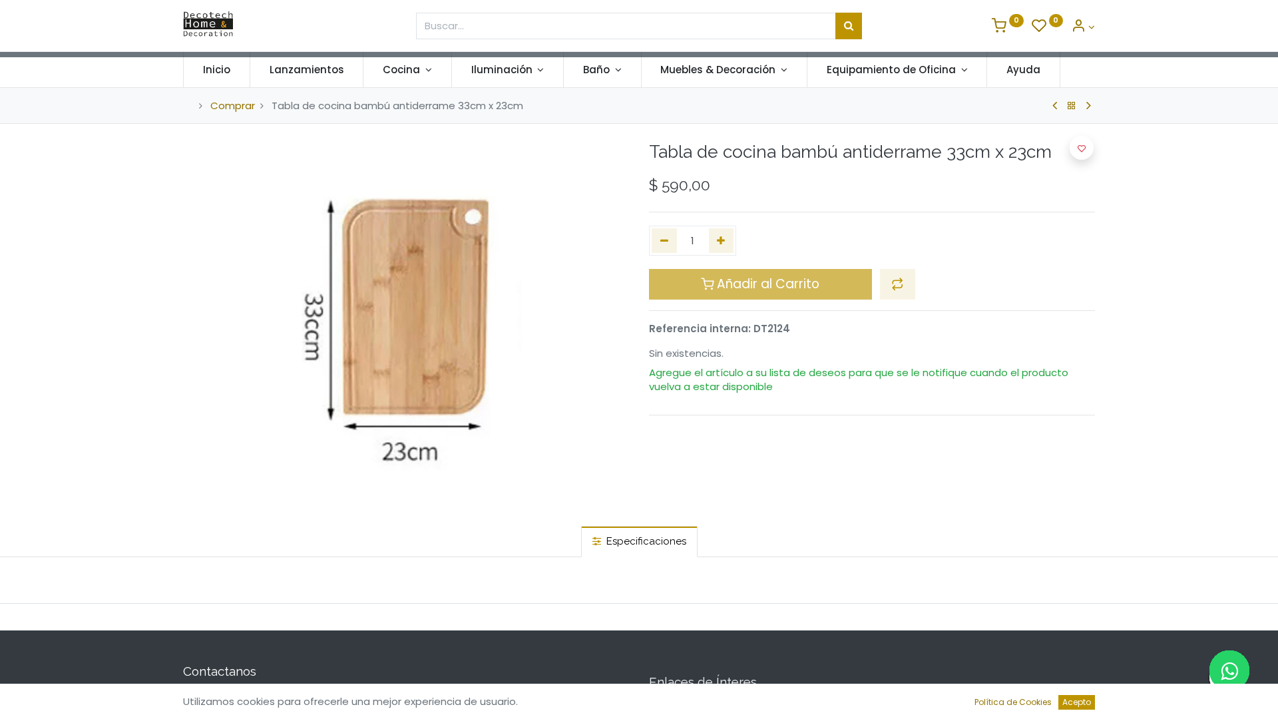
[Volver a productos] (1072, 106)
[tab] (639, 541)
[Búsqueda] (848, 26)
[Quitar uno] (664, 240)
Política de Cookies (1013, 702)
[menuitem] (217, 69)
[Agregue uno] (721, 240)
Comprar (232, 106)
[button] (897, 284)
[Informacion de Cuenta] (1083, 27)
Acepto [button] (1076, 702)
